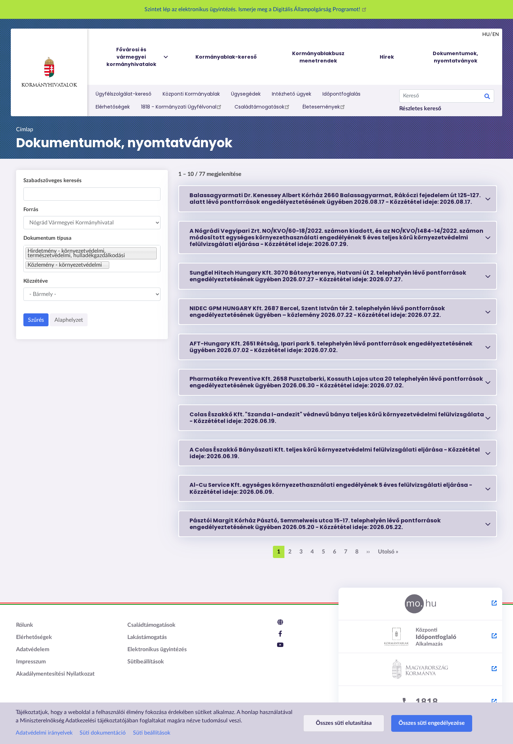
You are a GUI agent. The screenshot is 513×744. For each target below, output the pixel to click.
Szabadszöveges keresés (52, 180)
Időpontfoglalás (341, 93)
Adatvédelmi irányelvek (44, 733)
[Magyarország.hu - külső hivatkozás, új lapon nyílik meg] (420, 604)
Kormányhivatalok (49, 85)
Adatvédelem (32, 649)
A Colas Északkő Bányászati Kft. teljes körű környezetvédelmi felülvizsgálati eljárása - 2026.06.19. (334, 453)
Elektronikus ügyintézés (157, 649)
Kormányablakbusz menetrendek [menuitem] (318, 57)
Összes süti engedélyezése (432, 723)
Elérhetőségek (113, 106)
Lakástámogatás (147, 637)
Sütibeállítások (145, 661)
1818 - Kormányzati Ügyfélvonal (178, 106)
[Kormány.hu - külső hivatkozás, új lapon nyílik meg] (420, 669)
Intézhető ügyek (291, 93)
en (495, 34)
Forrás (30, 209)
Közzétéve (35, 281)
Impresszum (31, 661)
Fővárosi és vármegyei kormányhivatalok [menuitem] (131, 57)
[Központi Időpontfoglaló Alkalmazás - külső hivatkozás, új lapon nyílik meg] (420, 636)
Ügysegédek (246, 93)
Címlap (24, 129)
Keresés (487, 97)
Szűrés (36, 320)
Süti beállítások (151, 733)
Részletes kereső (420, 108)
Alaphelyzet (68, 320)
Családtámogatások (259, 106)
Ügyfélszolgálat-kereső (123, 93)
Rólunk (24, 625)
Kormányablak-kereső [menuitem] (226, 56)
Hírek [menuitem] (387, 56)
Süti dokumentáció (103, 733)
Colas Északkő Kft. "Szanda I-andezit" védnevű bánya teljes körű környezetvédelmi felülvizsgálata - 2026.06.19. (336, 417)
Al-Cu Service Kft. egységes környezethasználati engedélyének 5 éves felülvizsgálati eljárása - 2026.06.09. (330, 488)
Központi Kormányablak (191, 93)
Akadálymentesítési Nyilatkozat (55, 674)
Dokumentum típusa (47, 238)
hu (486, 34)
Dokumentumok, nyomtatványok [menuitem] (455, 57)
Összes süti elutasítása (344, 723)
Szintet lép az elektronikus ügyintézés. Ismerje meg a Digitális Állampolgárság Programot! (253, 9)
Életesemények (321, 106)
